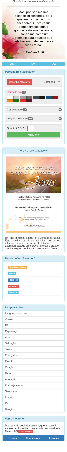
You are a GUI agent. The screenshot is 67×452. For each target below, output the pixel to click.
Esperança (11, 331)
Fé (6, 325)
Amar (8, 337)
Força (8, 397)
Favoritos (12, 438)
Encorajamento (14, 385)
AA (54, 63)
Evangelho (11, 355)
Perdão (9, 361)
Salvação (10, 343)
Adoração (10, 379)
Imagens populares (16, 313)
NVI (33, 63)
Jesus (8, 349)
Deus (8, 373)
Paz (7, 403)
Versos (9, 319)
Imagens (54, 438)
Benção (9, 409)
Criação (9, 367)
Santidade (11, 391)
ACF (12, 63)
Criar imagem (33, 438)
